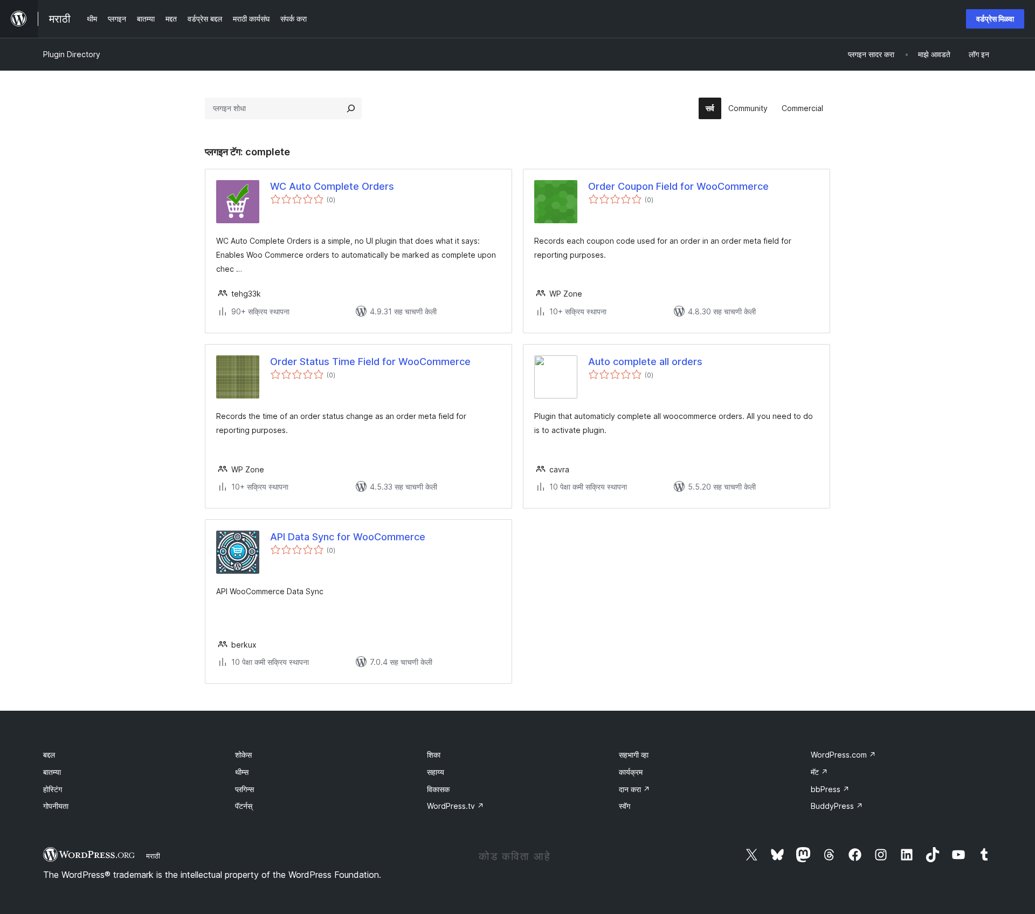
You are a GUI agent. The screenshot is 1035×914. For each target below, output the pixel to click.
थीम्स (242, 771)
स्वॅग (624, 805)
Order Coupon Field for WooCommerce (678, 186)
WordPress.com (843, 754)
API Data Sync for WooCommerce (347, 536)
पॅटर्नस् (243, 805)
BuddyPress (837, 805)
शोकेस (243, 754)
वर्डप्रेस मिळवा (995, 18)
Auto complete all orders (645, 361)
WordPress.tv (455, 805)
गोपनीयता (55, 805)
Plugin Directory (71, 54)
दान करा (634, 789)
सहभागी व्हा (633, 754)
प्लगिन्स (244, 789)
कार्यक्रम (631, 771)
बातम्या (52, 771)
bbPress (830, 789)
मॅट (819, 771)
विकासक (438, 789)
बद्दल (49, 754)
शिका (433, 754)
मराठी (153, 855)
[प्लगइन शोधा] (351, 108)
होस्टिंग (52, 789)
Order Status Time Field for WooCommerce (370, 361)
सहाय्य (435, 771)
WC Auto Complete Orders (332, 186)
